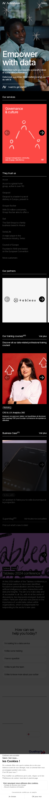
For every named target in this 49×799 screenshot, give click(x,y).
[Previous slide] (7, 133)
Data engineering (10, 703)
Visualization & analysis (12, 707)
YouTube (6, 733)
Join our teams (9, 727)
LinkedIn (30, 720)
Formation (7, 710)
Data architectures (10, 700)
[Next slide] (42, 133)
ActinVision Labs (9, 714)
